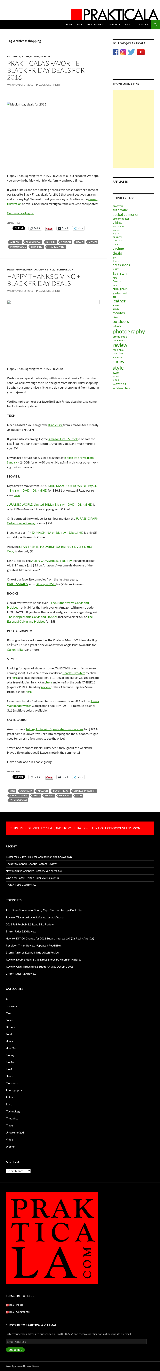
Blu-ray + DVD (46, 584)
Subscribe (15, 1349)
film (115, 277)
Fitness (10, 1027)
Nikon (21, 649)
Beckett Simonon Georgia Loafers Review (31, 863)
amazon (15, 242)
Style (50, 269)
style (118, 368)
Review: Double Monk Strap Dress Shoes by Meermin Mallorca (43, 959)
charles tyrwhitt (85, 791)
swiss (116, 372)
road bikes (118, 353)
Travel (9, 1125)
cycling (118, 248)
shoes (118, 361)
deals (79, 242)
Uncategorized (15, 1132)
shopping (37, 246)
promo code (18, 246)
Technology (64, 269)
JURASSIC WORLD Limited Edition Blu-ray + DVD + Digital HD (49, 504)
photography (129, 331)
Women (10, 1146)
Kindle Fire (55, 425)
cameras (118, 240)
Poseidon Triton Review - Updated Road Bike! (34, 945)
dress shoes (121, 265)
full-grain (120, 289)
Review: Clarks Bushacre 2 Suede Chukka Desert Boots (39, 966)
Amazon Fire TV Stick (63, 439)
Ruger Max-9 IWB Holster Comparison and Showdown (39, 856)
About (129, 24)
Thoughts (12, 1118)
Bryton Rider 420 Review (21, 973)
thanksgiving (56, 246)
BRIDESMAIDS (17, 584)
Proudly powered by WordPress (22, 1366)
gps (114, 296)
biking (117, 222)
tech (79, 795)
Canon (11, 649)
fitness (117, 281)
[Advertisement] (133, 109)
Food (9, 1034)
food (115, 285)
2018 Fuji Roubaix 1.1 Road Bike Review (30, 924)
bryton (116, 233)
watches (119, 384)
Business (11, 1006)
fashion (120, 273)
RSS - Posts (16, 1304)
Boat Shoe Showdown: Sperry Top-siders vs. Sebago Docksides (44, 910)
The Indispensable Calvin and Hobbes (32, 617)
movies (93, 242)
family (115, 269)
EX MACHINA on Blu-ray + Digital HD (57, 532)
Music (9, 1069)
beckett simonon (126, 214)
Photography (95, 24)
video (116, 379)
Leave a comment (49, 84)
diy (114, 257)
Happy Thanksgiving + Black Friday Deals (44, 279)
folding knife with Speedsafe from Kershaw (54, 729)
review (46, 687)
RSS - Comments (19, 1311)
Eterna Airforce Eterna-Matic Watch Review (32, 952)
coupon (66, 242)
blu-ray (50, 242)
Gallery (112, 24)
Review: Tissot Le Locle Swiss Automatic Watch (35, 917)
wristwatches (121, 388)
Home (69, 24)
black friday (33, 242)
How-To (11, 1048)
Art (9, 56)
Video (9, 1139)
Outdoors (12, 1083)
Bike (79, 24)
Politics (10, 1097)
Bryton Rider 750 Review (21, 884)
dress (116, 261)
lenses (116, 305)
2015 (12, 791)
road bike (118, 349)
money (116, 309)
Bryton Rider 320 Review (21, 931)
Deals (16, 56)
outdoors (121, 321)
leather (119, 301)
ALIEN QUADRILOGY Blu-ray (51, 560)
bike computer (121, 218)
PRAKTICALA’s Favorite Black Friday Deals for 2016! (46, 70)
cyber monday (19, 795)
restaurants (118, 340)
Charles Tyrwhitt (73, 673)
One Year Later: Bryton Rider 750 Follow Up (32, 877)
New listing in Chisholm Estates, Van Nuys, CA (34, 870)
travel (116, 376)
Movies (45, 56)
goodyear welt (120, 293)
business (117, 236)
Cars (9, 1013)
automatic (120, 210)
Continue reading (20, 213)
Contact (143, 24)
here (17, 495)
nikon (116, 317)
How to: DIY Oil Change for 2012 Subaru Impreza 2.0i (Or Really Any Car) (50, 938)
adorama (26, 791)
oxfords (117, 325)
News (9, 1076)
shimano (117, 356)
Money (34, 56)
